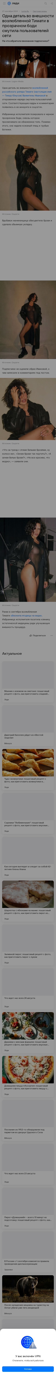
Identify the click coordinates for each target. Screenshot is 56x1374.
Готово (28, 1369)
